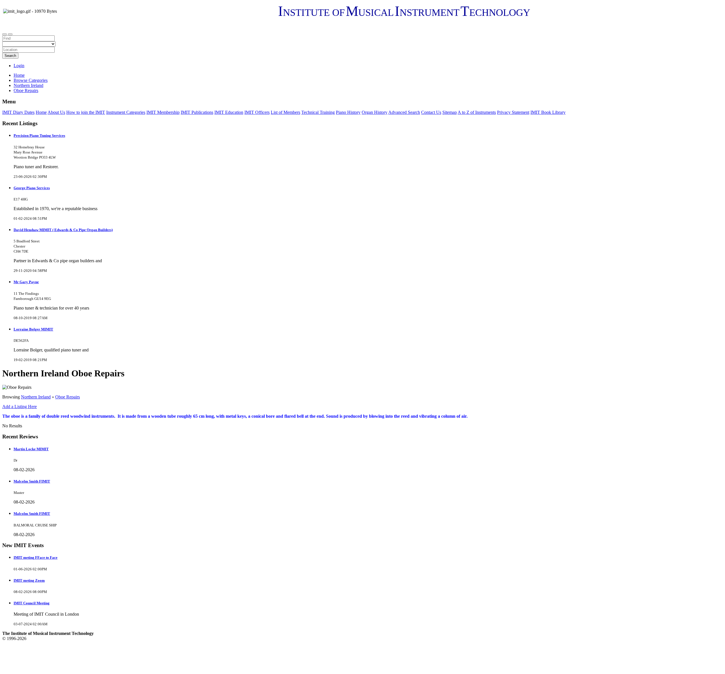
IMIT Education (228, 112)
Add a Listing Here (19, 406)
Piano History (348, 112)
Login (19, 65)
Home (19, 75)
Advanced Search (404, 112)
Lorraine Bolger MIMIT (33, 329)
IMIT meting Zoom (29, 580)
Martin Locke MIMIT (31, 449)
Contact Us (431, 112)
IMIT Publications (197, 112)
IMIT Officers (257, 112)
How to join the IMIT (85, 112)
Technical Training (318, 112)
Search (10, 56)
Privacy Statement (513, 112)
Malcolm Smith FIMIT (32, 481)
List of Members (285, 112)
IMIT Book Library (548, 112)
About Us (56, 112)
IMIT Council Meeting (32, 603)
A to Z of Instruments (477, 112)
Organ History (374, 112)
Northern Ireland (36, 396)
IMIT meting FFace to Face (35, 557)
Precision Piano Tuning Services (39, 135)
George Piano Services (32, 188)
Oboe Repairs (67, 396)
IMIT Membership (163, 112)
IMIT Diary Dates (18, 112)
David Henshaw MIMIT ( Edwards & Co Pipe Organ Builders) (63, 230)
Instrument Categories (125, 112)
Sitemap (449, 112)
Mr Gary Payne (26, 282)
